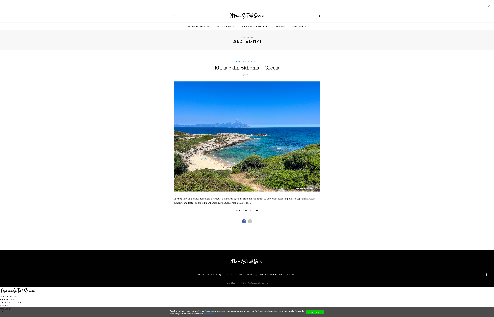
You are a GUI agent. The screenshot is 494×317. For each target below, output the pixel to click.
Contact (291, 275)
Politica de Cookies (244, 275)
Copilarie (280, 26)
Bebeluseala (299, 26)
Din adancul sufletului (254, 26)
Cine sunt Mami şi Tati (270, 275)
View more (208, 313)
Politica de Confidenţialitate (213, 275)
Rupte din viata (225, 26)
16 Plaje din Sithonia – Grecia (247, 68)
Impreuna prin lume (198, 26)
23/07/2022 (247, 75)
